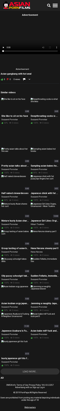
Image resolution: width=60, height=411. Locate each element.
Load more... (30, 371)
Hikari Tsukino (37, 224)
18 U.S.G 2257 (47, 385)
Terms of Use (22, 385)
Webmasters (30, 407)
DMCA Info (11, 385)
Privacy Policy (35, 385)
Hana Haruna (37, 252)
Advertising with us (23, 387)
